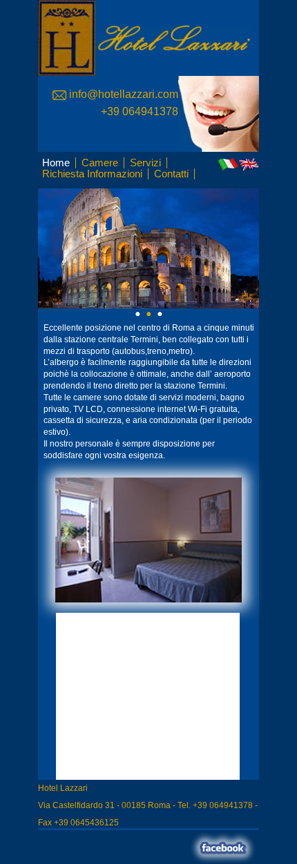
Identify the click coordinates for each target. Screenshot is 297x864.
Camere (100, 162)
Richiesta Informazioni (92, 173)
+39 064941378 (139, 111)
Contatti (171, 173)
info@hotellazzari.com (122, 94)
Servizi (145, 162)
